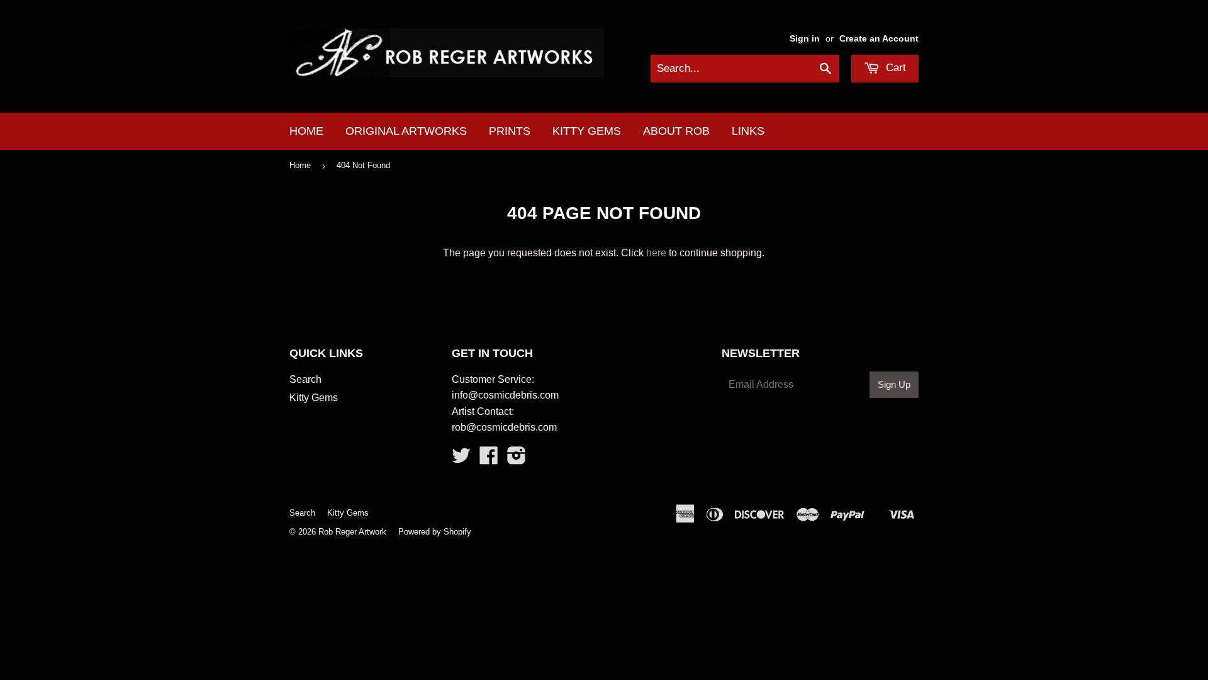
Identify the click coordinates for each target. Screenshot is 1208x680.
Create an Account (879, 38)
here (656, 252)
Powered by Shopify (434, 531)
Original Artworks (406, 131)
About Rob (676, 131)
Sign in (805, 38)
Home (306, 131)
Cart (894, 68)
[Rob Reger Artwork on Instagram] (516, 459)
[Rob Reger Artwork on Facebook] (488, 459)
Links (748, 131)
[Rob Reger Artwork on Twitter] (461, 459)
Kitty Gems (586, 131)
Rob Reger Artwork (352, 531)
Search (305, 379)
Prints (509, 131)
